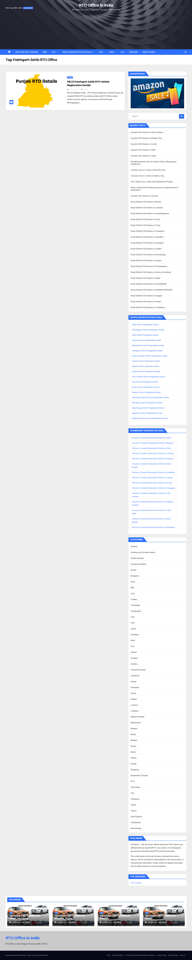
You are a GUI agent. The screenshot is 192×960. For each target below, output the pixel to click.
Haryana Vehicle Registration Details (146, 340)
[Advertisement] (96, 29)
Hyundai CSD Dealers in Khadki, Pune (146, 138)
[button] (185, 52)
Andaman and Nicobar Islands (143, 552)
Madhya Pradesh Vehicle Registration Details (150, 418)
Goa (132, 646)
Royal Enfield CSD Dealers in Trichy (145, 225)
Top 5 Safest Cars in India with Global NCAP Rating (152, 182)
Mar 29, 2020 (74, 89)
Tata (132, 793)
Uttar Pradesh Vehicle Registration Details (148, 377)
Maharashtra (136, 723)
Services (133, 52)
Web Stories (149, 52)
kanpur (133, 682)
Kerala (133, 693)
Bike (45, 52)
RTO (54, 52)
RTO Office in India (96, 5)
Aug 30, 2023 (62, 922)
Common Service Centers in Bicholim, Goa (148, 170)
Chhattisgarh (136, 611)
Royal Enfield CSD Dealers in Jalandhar (147, 237)
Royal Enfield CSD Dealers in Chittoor (146, 249)
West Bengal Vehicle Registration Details (148, 408)
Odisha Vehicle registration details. (145, 366)
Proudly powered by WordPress (16, 955)
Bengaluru (135, 576)
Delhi (133, 640)
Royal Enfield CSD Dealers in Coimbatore (148, 307)
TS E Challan (136, 883)
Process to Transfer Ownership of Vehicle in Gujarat (152, 478)
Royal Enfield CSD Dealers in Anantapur (147, 243)
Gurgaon (134, 658)
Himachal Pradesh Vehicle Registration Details (150, 397)
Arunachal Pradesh (138, 564)
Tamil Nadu (135, 787)
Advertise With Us (118, 955)
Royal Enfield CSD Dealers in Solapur (146, 260)
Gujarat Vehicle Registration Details (146, 371)
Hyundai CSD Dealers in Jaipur (143, 156)
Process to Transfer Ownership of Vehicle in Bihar (151, 448)
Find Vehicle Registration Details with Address (140, 955)
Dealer (133, 629)
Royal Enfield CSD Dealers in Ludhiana (147, 208)
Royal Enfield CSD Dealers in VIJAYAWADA (149, 284)
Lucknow (134, 705)
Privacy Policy (161, 955)
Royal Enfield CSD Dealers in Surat (145, 219)
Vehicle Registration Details (77, 52)
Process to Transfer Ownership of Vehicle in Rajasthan (153, 472)
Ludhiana (134, 711)
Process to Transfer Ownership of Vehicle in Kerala (152, 483)
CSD (101, 52)
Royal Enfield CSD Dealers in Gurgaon (146, 296)
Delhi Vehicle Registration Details (145, 335)
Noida (133, 752)
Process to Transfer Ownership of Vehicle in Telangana (153, 488)
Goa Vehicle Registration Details (145, 382)
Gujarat (134, 652)
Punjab (70, 77)
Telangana (135, 799)
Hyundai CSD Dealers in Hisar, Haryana (147, 132)
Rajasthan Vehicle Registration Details (147, 413)
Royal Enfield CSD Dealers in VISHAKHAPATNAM (151, 290)
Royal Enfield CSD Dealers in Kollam (146, 302)
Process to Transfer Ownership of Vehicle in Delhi (151, 438)
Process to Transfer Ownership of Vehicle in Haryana (153, 459)
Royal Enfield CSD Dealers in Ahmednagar (148, 255)
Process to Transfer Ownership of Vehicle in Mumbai (152, 443)
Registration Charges (27, 52)
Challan (134, 599)
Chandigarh (135, 605)
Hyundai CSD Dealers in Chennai (144, 196)
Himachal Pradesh (138, 670)
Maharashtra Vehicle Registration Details (148, 345)
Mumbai (134, 740)
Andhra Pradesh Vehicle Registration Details (149, 356)
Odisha (133, 758)
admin (85, 89)
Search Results (173, 955)
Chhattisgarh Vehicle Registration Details (148, 330)
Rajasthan (135, 770)
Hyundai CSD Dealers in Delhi (143, 150)
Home (109, 955)
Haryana (134, 664)
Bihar (133, 582)
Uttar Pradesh (136, 817)
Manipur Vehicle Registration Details (146, 392)
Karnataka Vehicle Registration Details (147, 403)
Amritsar (134, 546)
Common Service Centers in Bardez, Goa (147, 176)
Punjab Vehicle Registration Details (146, 361)
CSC (122, 52)
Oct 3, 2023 (16, 922)
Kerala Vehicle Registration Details (146, 387)
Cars (112, 52)
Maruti (133, 734)
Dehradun (135, 635)
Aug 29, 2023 (107, 922)
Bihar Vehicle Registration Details (145, 325)
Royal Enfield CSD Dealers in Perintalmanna (149, 266)
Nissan (133, 746)
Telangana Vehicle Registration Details (147, 351)
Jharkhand (135, 676)
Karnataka (135, 687)
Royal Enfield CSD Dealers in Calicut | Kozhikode (151, 272)
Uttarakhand (136, 822)
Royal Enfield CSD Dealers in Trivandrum (147, 231)
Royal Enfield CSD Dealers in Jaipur (145, 278)
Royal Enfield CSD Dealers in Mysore (146, 202)
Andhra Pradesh (137, 558)
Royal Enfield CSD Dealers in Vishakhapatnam (150, 213)
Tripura (133, 811)
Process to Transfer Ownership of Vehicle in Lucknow (153, 453)
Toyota (133, 805)
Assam (133, 570)
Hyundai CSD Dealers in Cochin (144, 144)
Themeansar (44, 955)
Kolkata (134, 699)
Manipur (134, 728)
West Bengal (136, 828)
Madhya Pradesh (137, 717)
